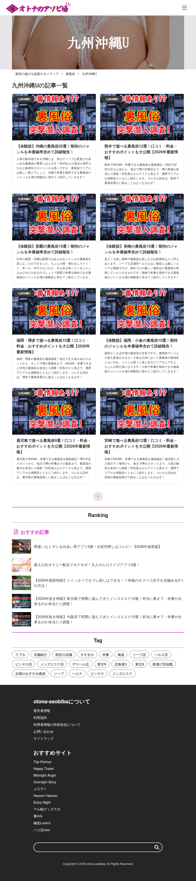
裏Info (38, 815)
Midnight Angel (44, 775)
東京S (101, 664)
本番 (105, 654)
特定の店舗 (63, 654)
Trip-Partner (42, 761)
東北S (139, 664)
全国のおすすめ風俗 (30, 673)
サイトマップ (43, 738)
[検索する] (157, 847)
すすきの (87, 654)
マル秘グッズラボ (46, 809)
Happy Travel (43, 768)
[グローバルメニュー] (184, 7)
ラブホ (20, 654)
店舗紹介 (40, 654)
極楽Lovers (41, 822)
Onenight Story (44, 781)
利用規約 (40, 717)
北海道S (120, 664)
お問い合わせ (43, 731)
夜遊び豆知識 (162, 664)
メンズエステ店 (52, 664)
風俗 (121, 654)
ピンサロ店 (23, 664)
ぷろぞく (40, 788)
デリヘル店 (80, 664)
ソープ (59, 673)
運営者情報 (41, 710)
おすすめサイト (52, 752)
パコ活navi (41, 829)
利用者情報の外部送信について (56, 724)
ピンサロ (97, 673)
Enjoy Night (42, 802)
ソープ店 (139, 654)
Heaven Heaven (45, 795)
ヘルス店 (161, 654)
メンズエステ (122, 673)
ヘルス (77, 673)
